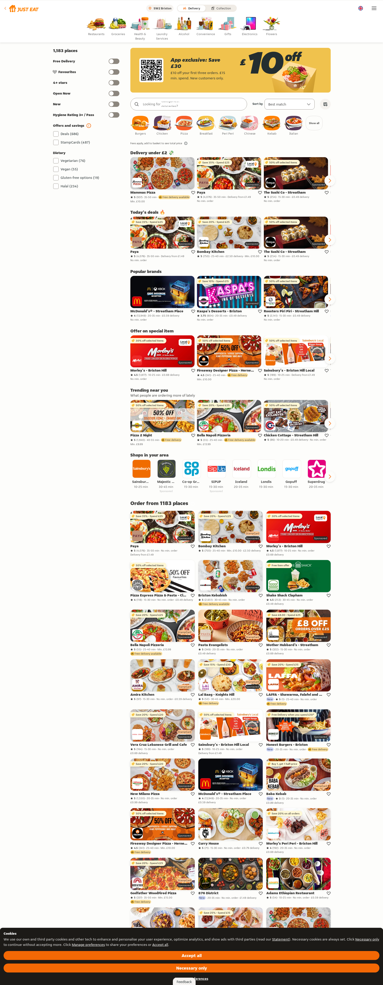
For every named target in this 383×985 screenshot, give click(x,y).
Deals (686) (70, 133)
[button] (21, 8)
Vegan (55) (69, 169)
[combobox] (193, 104)
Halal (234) (69, 186)
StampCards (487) (75, 142)
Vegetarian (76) (73, 160)
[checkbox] (140, 126)
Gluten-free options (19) (80, 177)
